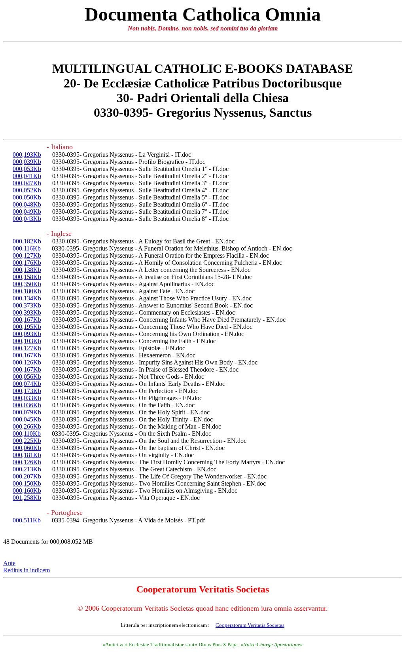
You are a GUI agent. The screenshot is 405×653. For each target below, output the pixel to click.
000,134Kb (27, 298)
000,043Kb (27, 218)
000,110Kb (27, 433)
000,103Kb (27, 341)
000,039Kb (27, 161)
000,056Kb (27, 376)
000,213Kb (27, 469)
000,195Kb (27, 326)
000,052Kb (27, 190)
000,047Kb (27, 183)
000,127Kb (27, 255)
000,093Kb (27, 333)
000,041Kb (27, 176)
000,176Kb (27, 262)
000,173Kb (27, 390)
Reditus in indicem (26, 570)
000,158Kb (27, 276)
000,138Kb (27, 269)
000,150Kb (27, 483)
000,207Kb (27, 476)
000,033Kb (27, 398)
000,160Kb (27, 490)
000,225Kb (27, 440)
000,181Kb (27, 455)
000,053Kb (27, 168)
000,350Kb (27, 284)
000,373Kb (27, 305)
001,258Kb (27, 497)
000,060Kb (27, 447)
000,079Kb (27, 412)
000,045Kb (27, 419)
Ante (9, 563)
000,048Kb (27, 204)
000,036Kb (27, 405)
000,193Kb (27, 154)
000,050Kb (27, 197)
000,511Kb (27, 520)
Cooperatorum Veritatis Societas (250, 625)
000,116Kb (27, 248)
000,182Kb (27, 241)
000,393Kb (27, 312)
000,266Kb (27, 426)
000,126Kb (27, 362)
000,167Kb (27, 319)
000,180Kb (27, 291)
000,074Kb (27, 383)
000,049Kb (27, 211)
